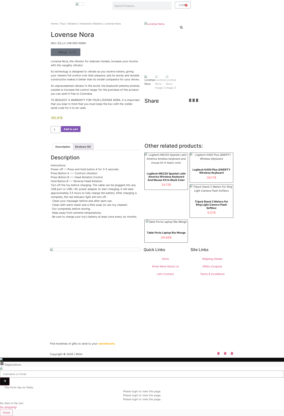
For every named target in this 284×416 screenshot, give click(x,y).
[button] (65, 52)
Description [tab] (62, 146)
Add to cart (71, 129)
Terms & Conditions (212, 274)
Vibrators (72, 23)
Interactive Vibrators (91, 23)
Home (54, 23)
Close (6, 412)
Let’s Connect (165, 274)
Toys (62, 23)
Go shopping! (8, 407)
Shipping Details (212, 258)
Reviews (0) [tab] (83, 146)
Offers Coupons (212, 266)
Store (165, 258)
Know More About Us (165, 266)
